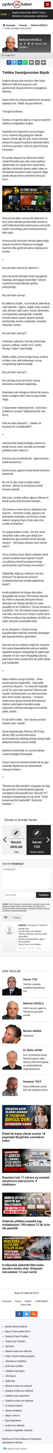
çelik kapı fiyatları (14, 1366)
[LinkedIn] (20, 62)
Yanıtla (23, 948)
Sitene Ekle (26, 1305)
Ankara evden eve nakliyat (18, 1385)
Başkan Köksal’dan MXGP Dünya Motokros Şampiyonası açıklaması (30, 14)
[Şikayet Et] (48, 948)
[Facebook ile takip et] (19, 1314)
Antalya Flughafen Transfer (19, 1430)
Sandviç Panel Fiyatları (16, 1336)
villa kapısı (10, 1376)
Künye (18, 1301)
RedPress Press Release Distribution (21, 1439)
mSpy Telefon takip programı (20, 1356)
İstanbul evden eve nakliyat (19, 1390)
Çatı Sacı (9, 1346)
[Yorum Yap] (43, 62)
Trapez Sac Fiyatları (15, 1341)
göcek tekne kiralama (16, 1326)
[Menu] (47, 4)
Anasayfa (6, 1301)
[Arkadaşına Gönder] (31, 62)
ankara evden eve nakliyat (18, 1351)
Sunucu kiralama (13, 1410)
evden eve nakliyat (14, 1425)
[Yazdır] (37, 62)
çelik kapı (10, 1381)
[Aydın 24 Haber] (17, 4)
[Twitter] (14, 62)
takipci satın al (12, 1415)
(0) (32, 948)
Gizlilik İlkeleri (41, 1301)
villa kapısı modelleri (15, 1361)
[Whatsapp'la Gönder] (25, 62)
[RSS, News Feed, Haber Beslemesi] (34, 1314)
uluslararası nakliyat (12, 1442)
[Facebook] (9, 62)
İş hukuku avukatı (13, 1405)
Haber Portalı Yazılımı (17, 1448)
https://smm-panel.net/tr (17, 1331)
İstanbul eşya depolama (17, 1395)
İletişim (28, 1301)
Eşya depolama (13, 1420)
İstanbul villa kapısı (15, 1371)
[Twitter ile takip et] (26, 1314)
